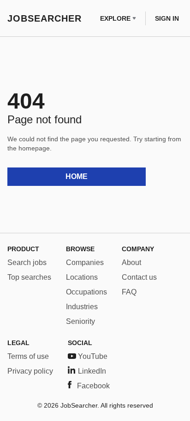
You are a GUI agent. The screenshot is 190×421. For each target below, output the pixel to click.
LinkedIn (92, 371)
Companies (85, 262)
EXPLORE (115, 18)
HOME (76, 176)
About (131, 262)
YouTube (92, 356)
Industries (82, 307)
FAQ (129, 292)
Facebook (93, 386)
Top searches (29, 277)
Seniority (80, 321)
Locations (82, 277)
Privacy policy (30, 371)
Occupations (86, 292)
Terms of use (28, 356)
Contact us (139, 277)
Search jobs (27, 262)
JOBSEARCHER (44, 18)
